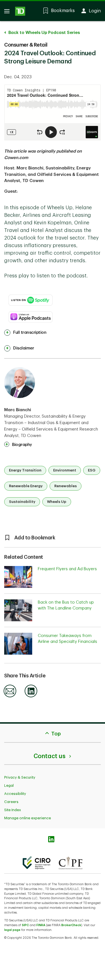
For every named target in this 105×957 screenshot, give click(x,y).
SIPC (25, 925)
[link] (25, 333)
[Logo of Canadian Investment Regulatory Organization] (36, 862)
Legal (9, 785)
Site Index (12, 810)
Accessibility (15, 793)
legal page (12, 929)
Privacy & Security (19, 777)
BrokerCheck (71, 925)
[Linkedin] (31, 696)
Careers (11, 802)
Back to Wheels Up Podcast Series (43, 33)
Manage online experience (27, 818)
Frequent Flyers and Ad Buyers (67, 569)
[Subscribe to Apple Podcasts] (30, 314)
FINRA (40, 925)
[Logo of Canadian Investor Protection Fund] (70, 862)
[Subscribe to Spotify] (30, 297)
